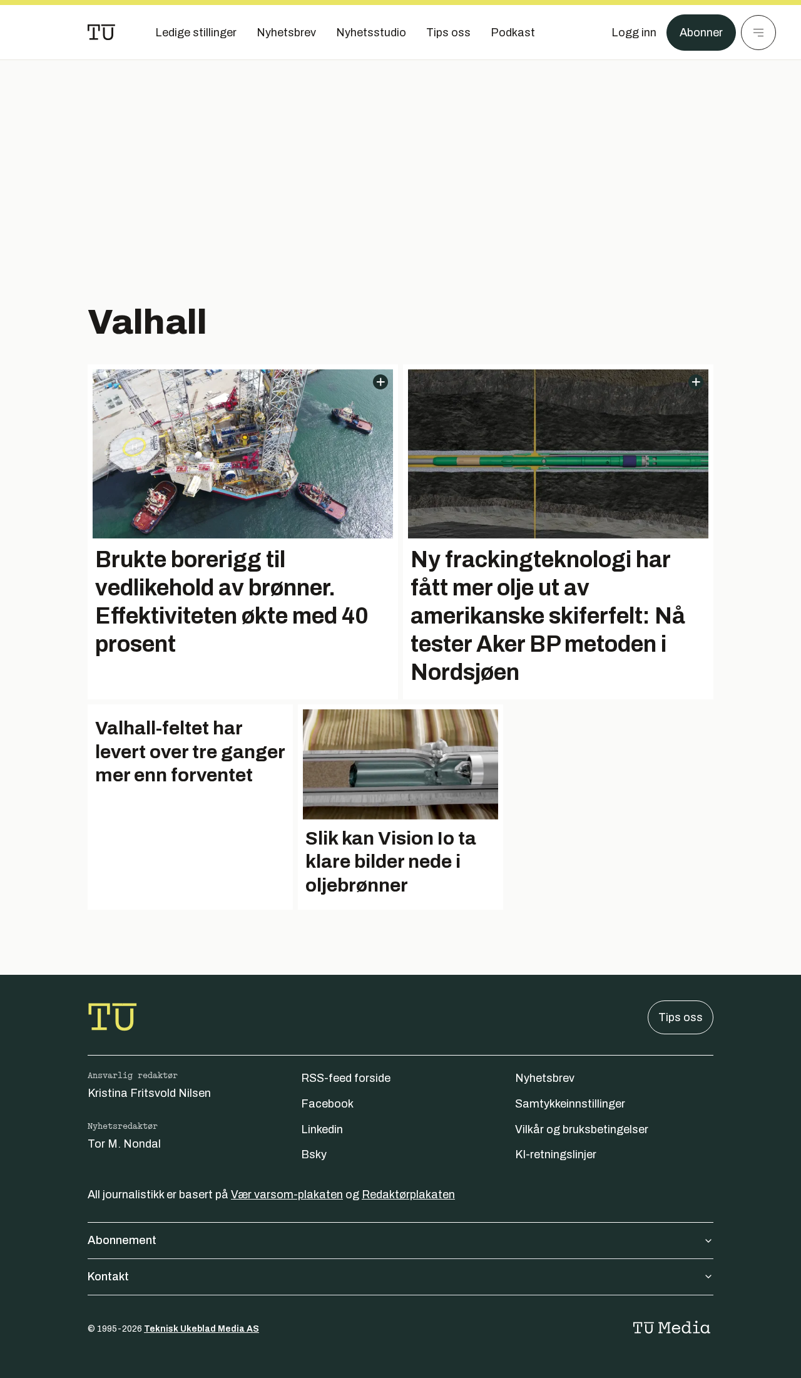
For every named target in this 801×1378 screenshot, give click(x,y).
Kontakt (108, 1276)
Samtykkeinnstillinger (570, 1104)
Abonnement (122, 1240)
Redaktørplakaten (408, 1194)
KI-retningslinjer (555, 1154)
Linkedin (322, 1129)
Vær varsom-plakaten (287, 1194)
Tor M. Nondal (124, 1144)
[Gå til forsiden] (101, 33)
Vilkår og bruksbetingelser (581, 1129)
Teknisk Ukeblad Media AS (201, 1329)
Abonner (701, 32)
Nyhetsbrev (544, 1078)
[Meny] (758, 32)
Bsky (314, 1154)
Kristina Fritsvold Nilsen (149, 1093)
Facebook (327, 1104)
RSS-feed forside (345, 1078)
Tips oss (680, 1017)
